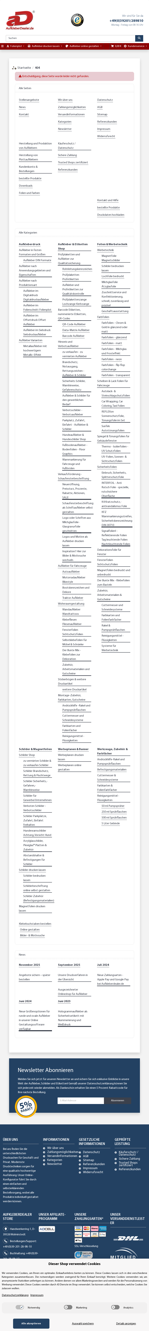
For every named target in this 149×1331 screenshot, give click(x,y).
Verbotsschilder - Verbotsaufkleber (72, 412)
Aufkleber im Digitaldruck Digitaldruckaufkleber (36, 295)
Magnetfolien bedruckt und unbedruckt (113, 572)
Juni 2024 (25, 1001)
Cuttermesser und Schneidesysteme (73, 718)
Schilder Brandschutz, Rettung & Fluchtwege (37, 773)
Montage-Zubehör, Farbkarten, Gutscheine (71, 697)
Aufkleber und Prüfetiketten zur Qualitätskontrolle (73, 289)
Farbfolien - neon (112, 359)
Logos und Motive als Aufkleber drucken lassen (75, 541)
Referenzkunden (107, 121)
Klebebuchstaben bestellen (35, 923)
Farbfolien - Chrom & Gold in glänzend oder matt (115, 327)
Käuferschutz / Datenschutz (66, 146)
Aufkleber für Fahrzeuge (72, 566)
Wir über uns (65, 100)
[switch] (20, 1307)
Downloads (26, 185)
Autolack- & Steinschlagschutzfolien (116, 393)
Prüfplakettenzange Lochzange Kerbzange (75, 302)
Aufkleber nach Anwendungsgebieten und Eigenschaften (35, 270)
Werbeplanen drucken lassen (71, 757)
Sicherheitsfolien (107, 467)
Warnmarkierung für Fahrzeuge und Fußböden (74, 464)
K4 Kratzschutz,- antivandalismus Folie (114, 504)
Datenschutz (105, 100)
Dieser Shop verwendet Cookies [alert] (74, 1264)
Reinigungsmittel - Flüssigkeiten (73, 738)
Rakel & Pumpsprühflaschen (113, 627)
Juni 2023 (64, 1001)
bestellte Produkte (30, 178)
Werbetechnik (105, 250)
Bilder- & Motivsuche (32, 935)
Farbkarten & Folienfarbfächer (107, 788)
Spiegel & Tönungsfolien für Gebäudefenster (113, 438)
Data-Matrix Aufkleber (76, 330)
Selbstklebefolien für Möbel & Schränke (74, 642)
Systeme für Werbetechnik (110, 648)
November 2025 (29, 965)
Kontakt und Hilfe (107, 200)
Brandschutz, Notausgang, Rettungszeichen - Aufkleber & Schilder (74, 369)
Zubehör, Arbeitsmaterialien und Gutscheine (76, 669)
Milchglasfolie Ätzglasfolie (110, 284)
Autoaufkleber (71, 571)
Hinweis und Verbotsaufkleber (68, 344)
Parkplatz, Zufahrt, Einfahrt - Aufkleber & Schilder (75, 425)
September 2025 (69, 965)
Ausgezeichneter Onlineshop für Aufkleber (72, 992)
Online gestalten (30, 929)
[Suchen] (139, 38)
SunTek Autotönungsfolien (113, 428)
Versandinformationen (71, 114)
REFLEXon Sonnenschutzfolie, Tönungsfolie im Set (113, 416)
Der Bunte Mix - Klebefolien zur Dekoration (71, 655)
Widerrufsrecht (106, 136)
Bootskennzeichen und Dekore (75, 590)
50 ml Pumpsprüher (113, 806)
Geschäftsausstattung (115, 311)
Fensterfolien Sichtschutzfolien (72, 632)
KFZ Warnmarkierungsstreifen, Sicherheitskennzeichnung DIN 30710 (117, 519)
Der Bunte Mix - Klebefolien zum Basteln (113, 582)
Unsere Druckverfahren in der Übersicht (73, 977)
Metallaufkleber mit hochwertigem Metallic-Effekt (35, 350)
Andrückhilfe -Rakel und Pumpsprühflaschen (76, 708)
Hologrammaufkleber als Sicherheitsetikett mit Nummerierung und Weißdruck (72, 1018)
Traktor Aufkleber (72, 598)
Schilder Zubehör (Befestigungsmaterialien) (38, 898)
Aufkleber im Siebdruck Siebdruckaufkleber (37, 332)
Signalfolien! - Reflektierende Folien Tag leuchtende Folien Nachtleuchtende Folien (116, 538)
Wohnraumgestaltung (71, 603)
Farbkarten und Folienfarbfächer (111, 617)
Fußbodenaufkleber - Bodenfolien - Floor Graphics (74, 449)
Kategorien (64, 121)
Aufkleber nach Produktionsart (28, 283)
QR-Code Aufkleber (74, 324)
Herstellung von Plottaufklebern (28, 157)
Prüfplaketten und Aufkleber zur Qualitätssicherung (69, 259)
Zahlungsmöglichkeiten (72, 107)
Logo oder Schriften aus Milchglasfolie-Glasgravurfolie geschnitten (76, 525)
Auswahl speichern (83, 1323)
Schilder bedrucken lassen (113, 268)
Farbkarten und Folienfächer (71, 728)
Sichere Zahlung (67, 155)
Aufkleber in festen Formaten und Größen (32, 252)
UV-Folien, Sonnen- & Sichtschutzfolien (114, 459)
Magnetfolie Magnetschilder (111, 258)
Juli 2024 (103, 965)
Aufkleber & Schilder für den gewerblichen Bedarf (76, 400)
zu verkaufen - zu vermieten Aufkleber (74, 354)
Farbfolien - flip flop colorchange (113, 367)
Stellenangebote (29, 100)
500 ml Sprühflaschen (114, 817)
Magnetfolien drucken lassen (32, 908)
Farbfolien (103, 317)
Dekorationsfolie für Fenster (109, 552)
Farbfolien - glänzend (114, 337)
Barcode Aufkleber (73, 336)
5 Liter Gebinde (111, 823)
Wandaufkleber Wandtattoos (71, 611)
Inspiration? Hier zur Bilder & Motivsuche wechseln (74, 556)
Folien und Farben (29, 193)
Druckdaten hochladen (110, 215)
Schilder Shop (27, 755)
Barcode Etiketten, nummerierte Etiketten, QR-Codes (72, 314)
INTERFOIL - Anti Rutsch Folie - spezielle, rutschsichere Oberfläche (115, 490)
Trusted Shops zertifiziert (73, 162)
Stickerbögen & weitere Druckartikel (72, 681)
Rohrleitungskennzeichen (77, 269)
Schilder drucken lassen (32, 870)
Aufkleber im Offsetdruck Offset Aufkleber (34, 320)
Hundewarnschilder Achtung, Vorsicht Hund (37, 833)
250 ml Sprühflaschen (114, 811)
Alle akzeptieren (31, 1323)
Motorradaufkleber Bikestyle (73, 579)
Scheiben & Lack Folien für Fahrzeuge (112, 383)
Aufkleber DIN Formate (37, 260)
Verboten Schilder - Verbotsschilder (34, 808)
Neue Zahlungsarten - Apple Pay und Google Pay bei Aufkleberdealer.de (113, 979)
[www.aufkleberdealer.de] (20, 20)
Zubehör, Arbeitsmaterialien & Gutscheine (109, 595)
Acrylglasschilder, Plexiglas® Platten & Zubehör (35, 845)
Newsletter (65, 129)
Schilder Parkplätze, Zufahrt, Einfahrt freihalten (35, 820)
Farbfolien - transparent (116, 375)
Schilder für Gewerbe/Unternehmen (37, 798)
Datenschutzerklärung (100, 1083)
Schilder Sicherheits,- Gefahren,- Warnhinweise (35, 786)
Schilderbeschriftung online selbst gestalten (36, 888)
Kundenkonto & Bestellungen (28, 169)
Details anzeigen (126, 1323)
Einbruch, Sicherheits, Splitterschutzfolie (114, 475)
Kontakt (24, 114)
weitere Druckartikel (74, 689)
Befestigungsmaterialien (111, 769)
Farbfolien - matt (112, 343)
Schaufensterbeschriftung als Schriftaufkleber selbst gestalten (77, 508)
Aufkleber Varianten (30, 340)
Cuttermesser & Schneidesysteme (107, 777)
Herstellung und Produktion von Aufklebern (35, 146)
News (22, 107)
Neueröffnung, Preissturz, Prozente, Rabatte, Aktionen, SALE (74, 491)
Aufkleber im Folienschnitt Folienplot (37, 307)
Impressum (103, 129)
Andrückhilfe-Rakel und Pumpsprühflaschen (111, 761)
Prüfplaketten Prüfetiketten (70, 277)
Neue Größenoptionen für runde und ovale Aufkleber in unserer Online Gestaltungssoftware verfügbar (34, 1020)
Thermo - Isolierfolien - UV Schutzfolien (115, 449)
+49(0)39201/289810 (126, 21)
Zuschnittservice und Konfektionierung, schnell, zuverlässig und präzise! (115, 299)
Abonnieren (117, 1100)
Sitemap (102, 114)
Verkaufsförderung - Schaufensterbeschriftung (73, 476)
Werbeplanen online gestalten (69, 767)
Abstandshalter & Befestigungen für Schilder (34, 860)
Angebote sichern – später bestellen (34, 977)
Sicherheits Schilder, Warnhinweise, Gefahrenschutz (73, 385)
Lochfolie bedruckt (113, 276)
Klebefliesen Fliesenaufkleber (72, 622)
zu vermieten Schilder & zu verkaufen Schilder (37, 763)
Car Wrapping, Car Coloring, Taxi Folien (113, 403)
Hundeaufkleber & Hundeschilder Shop (74, 437)
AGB (99, 107)
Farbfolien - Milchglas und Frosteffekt (114, 351)
